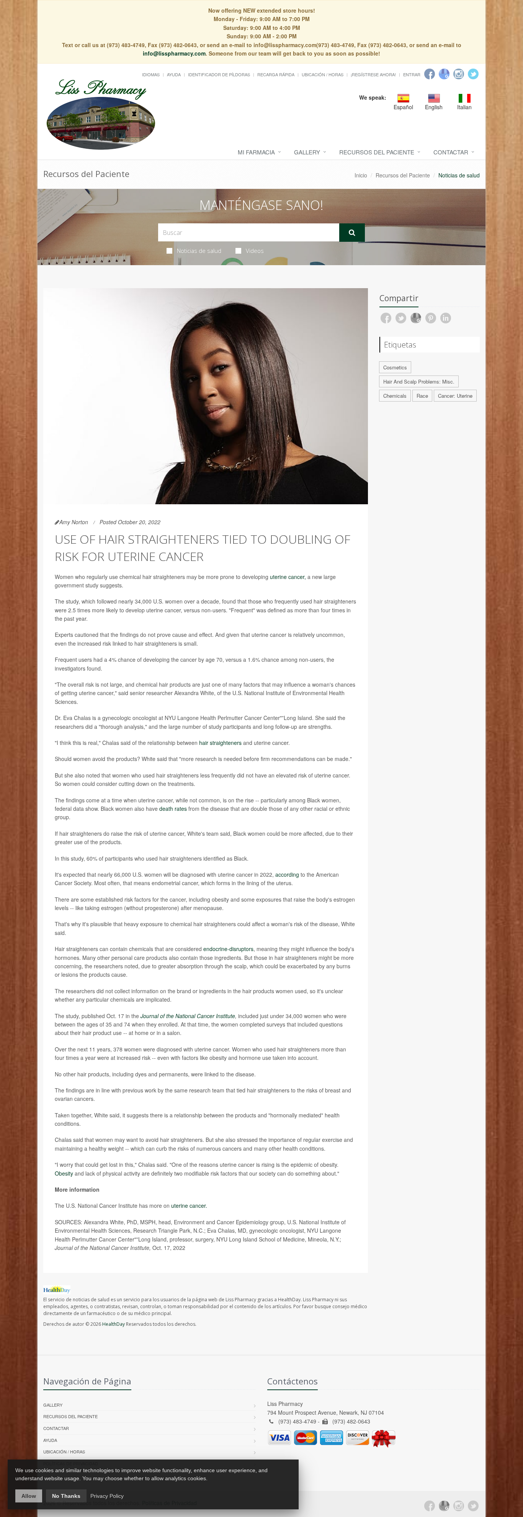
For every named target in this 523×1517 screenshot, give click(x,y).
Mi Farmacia (256, 152)
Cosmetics (395, 367)
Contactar (450, 152)
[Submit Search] (352, 232)
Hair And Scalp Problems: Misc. (418, 381)
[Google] (444, 74)
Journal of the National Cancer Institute (188, 1016)
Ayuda (174, 74)
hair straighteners (220, 742)
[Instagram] (458, 74)
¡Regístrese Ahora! (373, 74)
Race (422, 395)
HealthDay (113, 1324)
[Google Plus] (444, 1506)
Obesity (64, 1173)
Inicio (361, 175)
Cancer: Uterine (455, 395)
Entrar (411, 74)
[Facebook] (429, 74)
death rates (173, 808)
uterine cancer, (288, 577)
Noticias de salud (199, 250)
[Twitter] (473, 74)
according (287, 874)
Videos (255, 250)
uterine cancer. (189, 1205)
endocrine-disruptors (228, 949)
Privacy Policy (107, 1496)
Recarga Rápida (275, 74)
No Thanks (66, 1496)
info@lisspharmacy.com (174, 53)
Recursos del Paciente (376, 152)
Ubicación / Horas (322, 74)
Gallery (307, 152)
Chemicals (395, 395)
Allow (28, 1496)
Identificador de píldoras (219, 74)
